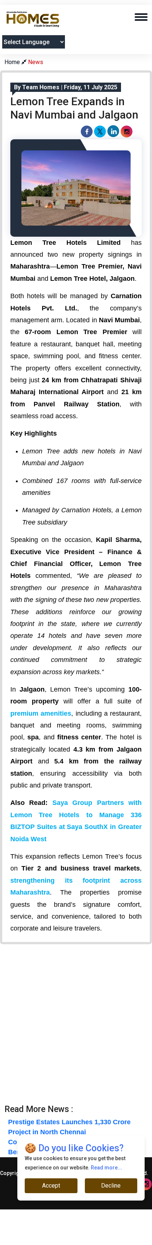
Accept (51, 1185)
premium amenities (40, 713)
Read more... (106, 1168)
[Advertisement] (76, 1028)
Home (12, 62)
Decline (111, 1185)
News (35, 62)
